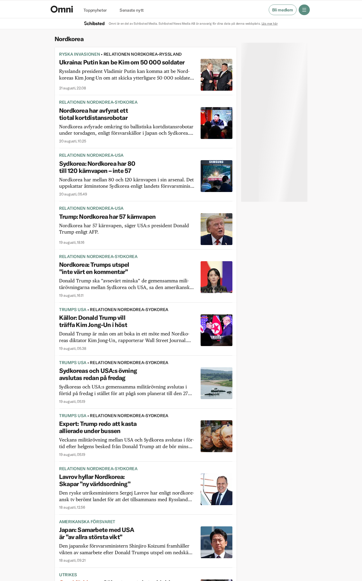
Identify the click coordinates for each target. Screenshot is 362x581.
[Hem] (62, 9)
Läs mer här (270, 23)
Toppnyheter (95, 10)
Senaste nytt (132, 10)
